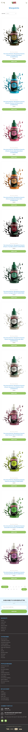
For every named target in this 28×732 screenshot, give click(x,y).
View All (2, 682)
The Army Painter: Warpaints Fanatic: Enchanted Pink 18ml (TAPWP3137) (14, 573)
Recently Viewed (5, 698)
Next (24, 589)
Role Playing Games (5, 645)
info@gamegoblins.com (10, 714)
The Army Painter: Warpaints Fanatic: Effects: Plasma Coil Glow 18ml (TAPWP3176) (14, 103)
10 (13, 589)
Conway (3, 623)
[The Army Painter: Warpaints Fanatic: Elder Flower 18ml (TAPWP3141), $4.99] (14, 414)
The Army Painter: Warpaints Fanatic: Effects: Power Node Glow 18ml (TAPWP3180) (14, 151)
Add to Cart (14, 61)
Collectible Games (5, 640)
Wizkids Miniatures (5, 672)
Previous (5, 586)
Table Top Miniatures (5, 647)
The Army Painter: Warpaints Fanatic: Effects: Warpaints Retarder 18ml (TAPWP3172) (14, 339)
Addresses (3, 694)
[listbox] (11, 13)
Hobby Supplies (4, 644)
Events (2, 620)
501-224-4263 (7, 710)
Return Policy (4, 625)
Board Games (4, 639)
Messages (3, 693)
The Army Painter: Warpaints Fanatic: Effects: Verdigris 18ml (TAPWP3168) (14, 292)
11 (16, 589)
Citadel (2, 671)
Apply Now (3, 627)
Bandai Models (4, 652)
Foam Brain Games (5, 674)
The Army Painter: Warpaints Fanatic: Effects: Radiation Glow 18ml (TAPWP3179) (14, 199)
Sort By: (3, 13)
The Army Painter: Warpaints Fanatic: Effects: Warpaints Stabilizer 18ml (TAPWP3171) (14, 387)
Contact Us (3, 628)
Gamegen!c (3, 676)
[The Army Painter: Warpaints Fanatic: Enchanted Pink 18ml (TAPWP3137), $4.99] (14, 553)
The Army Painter (5, 669)
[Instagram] (5, 720)
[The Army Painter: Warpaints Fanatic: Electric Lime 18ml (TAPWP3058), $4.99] (14, 461)
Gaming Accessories (5, 642)
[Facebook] (2, 720)
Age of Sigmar (4, 679)
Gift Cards (3, 654)
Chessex (3, 667)
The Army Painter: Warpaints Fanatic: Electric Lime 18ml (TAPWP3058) (14, 480)
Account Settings (5, 699)
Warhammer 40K (5, 665)
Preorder (3, 657)
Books (2, 650)
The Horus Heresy (5, 681)
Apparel (3, 655)
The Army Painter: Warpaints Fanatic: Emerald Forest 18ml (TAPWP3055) (14, 526)
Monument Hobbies (5, 677)
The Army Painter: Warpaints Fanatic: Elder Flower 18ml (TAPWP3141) (14, 434)
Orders (2, 691)
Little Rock (3, 622)
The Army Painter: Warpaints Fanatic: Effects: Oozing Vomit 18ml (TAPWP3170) (14, 55)
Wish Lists (3, 696)
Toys (2, 649)
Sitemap (3, 630)
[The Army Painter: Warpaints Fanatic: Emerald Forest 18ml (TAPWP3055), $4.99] (14, 507)
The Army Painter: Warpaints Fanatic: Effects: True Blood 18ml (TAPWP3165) (14, 245)
